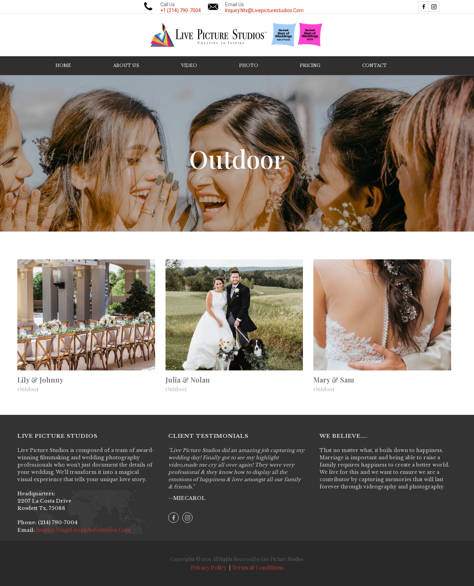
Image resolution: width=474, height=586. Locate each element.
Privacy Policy (208, 567)
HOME (63, 65)
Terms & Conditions (257, 567)
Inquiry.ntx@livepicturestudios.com (82, 529)
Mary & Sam (333, 379)
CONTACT (374, 65)
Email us (264, 7)
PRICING (310, 65)
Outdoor (28, 389)
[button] (189, 65)
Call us (180, 7)
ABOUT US (126, 65)
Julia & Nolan (188, 379)
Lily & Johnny (40, 379)
